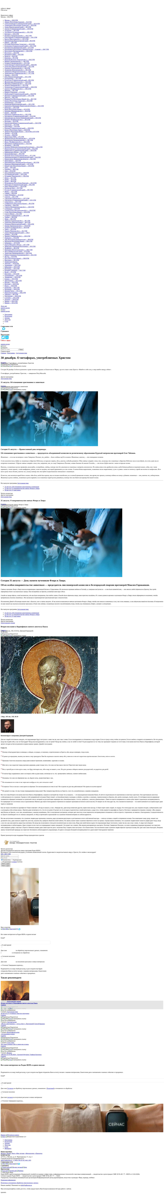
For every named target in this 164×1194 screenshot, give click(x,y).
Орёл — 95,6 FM (10, 171)
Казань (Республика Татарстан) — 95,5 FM (18, 101)
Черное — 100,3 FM (11, 301)
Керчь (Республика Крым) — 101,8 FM (17, 109)
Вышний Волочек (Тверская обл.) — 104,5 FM (20, 59)
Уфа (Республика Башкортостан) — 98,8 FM (19, 239)
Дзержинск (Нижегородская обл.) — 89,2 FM (19, 71)
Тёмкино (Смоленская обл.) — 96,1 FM (17, 220)
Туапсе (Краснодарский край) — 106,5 (17, 232)
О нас (6, 321)
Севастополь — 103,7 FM (13, 202)
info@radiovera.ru (6, 1160)
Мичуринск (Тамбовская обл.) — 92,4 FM (18, 143)
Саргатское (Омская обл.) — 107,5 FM (17, 198)
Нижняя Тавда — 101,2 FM (13, 291)
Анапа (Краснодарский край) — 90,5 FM (18, 27)
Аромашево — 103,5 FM (12, 265)
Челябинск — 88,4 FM (12, 248)
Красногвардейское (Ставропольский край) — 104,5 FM (23, 123)
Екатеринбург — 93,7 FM (13, 78)
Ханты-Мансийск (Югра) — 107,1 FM (17, 244)
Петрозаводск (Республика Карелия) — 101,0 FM (20, 183)
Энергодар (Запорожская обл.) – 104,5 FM (18, 253)
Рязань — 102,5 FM (11, 191)
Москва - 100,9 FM (7, 17)
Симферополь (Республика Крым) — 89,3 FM (19, 203)
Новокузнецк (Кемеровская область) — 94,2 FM (20, 159)
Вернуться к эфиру (7, 15)
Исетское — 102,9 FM (12, 284)
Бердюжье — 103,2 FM (12, 268)
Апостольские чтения (8, 623)
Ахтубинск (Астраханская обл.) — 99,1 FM (19, 32)
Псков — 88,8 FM (10, 181)
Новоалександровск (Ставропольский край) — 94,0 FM (23, 157)
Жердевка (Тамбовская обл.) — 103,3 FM (18, 83)
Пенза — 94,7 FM (10, 178)
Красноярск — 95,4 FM (12, 126)
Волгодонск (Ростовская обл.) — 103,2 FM (18, 51)
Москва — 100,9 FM (11, 20)
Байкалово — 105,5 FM (12, 267)
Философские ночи (13, 1032)
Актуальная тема (21, 353)
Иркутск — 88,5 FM (11, 97)
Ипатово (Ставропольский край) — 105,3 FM (19, 95)
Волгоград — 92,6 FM (12, 53)
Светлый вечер (12, 1022)
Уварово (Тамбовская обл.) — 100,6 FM (17, 236)
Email (3, 938)
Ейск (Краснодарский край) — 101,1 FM (18, 77)
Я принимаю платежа (12, 862)
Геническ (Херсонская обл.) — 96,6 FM (17, 68)
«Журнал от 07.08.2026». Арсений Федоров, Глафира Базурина (21, 1054)
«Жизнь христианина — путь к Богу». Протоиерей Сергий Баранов (23, 1024)
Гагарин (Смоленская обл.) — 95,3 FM (17, 63)
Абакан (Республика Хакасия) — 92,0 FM (18, 22)
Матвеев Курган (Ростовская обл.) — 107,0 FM (20, 138)
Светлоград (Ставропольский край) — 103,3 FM (20, 200)
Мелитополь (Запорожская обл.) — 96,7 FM (19, 140)
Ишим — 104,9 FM (11, 286)
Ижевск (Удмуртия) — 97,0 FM (15, 92)
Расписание (8, 316)
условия (14, 862)
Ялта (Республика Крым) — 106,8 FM (17, 258)
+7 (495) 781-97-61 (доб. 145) (22, 1160)
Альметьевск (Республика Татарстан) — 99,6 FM (20, 25)
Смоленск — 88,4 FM (12, 205)
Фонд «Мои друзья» (18, 1153)
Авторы (7, 318)
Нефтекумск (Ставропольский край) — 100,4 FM (20, 150)
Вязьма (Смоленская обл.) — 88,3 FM (17, 61)
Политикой (7, 953)
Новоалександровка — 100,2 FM (15, 292)
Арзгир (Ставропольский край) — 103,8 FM (19, 29)
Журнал (9, 1053)
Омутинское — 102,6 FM (13, 296)
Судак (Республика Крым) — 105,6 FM (17, 212)
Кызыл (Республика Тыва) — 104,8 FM (17, 130)
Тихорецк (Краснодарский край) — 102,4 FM (19, 224)
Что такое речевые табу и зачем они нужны (15, 1044)
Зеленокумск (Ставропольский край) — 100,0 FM (21, 87)
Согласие (11, 950)
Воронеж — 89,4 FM (11, 58)
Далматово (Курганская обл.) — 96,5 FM (18, 70)
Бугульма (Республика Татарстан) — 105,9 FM (20, 44)
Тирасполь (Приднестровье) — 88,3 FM (17, 222)
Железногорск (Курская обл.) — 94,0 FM (18, 82)
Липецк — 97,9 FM (11, 133)
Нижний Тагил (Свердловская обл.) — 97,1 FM (20, 155)
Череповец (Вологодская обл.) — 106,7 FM (18, 250)
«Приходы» (39, 1153)
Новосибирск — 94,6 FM (13, 161)
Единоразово (17, 860)
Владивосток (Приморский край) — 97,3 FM (19, 47)
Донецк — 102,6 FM (11, 75)
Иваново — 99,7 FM (11, 90)
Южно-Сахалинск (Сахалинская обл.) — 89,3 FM (20, 255)
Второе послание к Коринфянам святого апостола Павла (19, 1003)
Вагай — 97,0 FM (10, 272)
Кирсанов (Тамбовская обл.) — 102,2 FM (18, 114)
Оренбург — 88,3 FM (11, 169)
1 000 (5, 854)
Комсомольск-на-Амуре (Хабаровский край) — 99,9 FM (23, 118)
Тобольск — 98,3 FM (11, 294)
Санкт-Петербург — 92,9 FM (14, 195)
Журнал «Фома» (6, 1153)
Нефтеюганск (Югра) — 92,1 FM (15, 152)
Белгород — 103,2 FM (12, 34)
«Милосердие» (30, 1153)
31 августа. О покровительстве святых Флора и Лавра (22, 488)
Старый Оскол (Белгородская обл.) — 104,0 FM (20, 210)
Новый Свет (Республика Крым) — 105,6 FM (19, 166)
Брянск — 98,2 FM (11, 42)
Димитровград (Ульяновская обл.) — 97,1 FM (19, 73)
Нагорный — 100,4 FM (12, 289)
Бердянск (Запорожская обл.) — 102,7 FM (18, 35)
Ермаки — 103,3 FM (11, 279)
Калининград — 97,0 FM (13, 102)
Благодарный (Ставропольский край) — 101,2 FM (21, 37)
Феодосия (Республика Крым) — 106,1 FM (18, 241)
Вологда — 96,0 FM (11, 56)
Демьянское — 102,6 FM (12, 277)
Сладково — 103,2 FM (12, 298)
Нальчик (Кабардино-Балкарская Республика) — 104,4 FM (23, 147)
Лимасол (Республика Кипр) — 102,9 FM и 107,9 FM (22, 131)
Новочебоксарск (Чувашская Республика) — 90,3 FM (22, 162)
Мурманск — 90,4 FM (12, 145)
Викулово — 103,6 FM (12, 274)
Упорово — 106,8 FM (11, 299)
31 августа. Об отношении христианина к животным (22, 487)
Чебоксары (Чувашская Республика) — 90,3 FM (20, 246)
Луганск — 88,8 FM (11, 135)
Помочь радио (6, 863)
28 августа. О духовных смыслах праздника (15, 1013)
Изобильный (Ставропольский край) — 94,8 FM (20, 94)
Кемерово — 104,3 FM (12, 107)
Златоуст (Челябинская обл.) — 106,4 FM (18, 89)
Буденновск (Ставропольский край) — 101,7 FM (20, 46)
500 (2, 854)
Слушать (3, 1001)
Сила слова (10, 1042)
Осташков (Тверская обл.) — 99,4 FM (17, 176)
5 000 (9, 854)
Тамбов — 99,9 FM (11, 217)
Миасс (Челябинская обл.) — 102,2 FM (17, 142)
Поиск (21, 349)
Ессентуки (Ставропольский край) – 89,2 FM (19, 80)
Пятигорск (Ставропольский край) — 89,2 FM (20, 185)
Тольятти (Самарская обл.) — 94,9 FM (17, 227)
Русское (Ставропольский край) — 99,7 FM (19, 190)
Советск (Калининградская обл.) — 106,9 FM (19, 207)
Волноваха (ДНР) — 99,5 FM (14, 54)
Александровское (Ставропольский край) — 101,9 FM (22, 23)
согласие (11, 962)
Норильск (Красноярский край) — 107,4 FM (19, 164)
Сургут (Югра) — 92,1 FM (13, 214)
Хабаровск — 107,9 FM (12, 243)
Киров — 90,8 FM (10, 113)
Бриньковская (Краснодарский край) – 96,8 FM (20, 41)
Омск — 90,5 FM (10, 167)
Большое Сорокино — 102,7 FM (15, 270)
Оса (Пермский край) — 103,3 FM (16, 174)
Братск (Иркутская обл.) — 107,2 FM (16, 39)
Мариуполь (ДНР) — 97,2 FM (14, 137)
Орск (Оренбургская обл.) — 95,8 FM (17, 173)
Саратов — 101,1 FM (11, 197)
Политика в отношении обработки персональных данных (19, 1183)
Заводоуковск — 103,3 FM (13, 280)
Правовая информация (8, 1180)
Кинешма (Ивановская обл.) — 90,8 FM (17, 111)
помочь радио (5, 308)
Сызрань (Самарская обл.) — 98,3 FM (17, 215)
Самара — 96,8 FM (11, 193)
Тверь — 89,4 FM (10, 219)
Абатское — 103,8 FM (12, 263)
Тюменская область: (11, 262)
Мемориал (8, 1148)
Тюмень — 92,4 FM (11, 234)
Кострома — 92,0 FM (11, 121)
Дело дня (4, 306)
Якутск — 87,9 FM (11, 256)
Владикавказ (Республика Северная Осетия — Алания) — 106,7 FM (27, 49)
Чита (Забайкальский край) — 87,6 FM (17, 251)
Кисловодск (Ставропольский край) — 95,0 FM (20, 116)
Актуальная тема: (23, 483)
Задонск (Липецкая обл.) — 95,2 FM (16, 85)
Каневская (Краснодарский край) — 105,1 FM (19, 104)
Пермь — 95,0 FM (10, 179)
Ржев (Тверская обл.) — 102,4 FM (15, 186)
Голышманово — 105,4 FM (13, 275)
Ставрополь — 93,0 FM (12, 209)
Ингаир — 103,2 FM (11, 282)
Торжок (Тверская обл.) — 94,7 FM (16, 231)
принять (3, 1192)
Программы (8, 314)
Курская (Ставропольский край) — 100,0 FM (19, 128)
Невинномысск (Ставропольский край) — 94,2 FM (21, 149)
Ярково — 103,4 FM (11, 303)
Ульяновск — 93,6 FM (12, 238)
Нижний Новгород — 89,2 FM (14, 154)
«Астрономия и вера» (8, 1034)
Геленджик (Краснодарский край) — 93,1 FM (19, 66)
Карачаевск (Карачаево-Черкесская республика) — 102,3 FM (24, 106)
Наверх (3, 1135)
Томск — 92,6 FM (10, 229)
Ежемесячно (7, 860)
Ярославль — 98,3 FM (12, 260)
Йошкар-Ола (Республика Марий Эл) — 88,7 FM (20, 99)
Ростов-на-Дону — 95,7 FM (13, 188)
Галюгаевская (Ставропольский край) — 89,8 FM (21, 65)
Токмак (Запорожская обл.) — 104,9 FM (17, 226)
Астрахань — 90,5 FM (12, 30)
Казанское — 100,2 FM (12, 287)
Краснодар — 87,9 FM (12, 125)
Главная (3, 353)
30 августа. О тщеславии (13, 490)
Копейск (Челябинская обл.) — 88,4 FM (17, 119)
